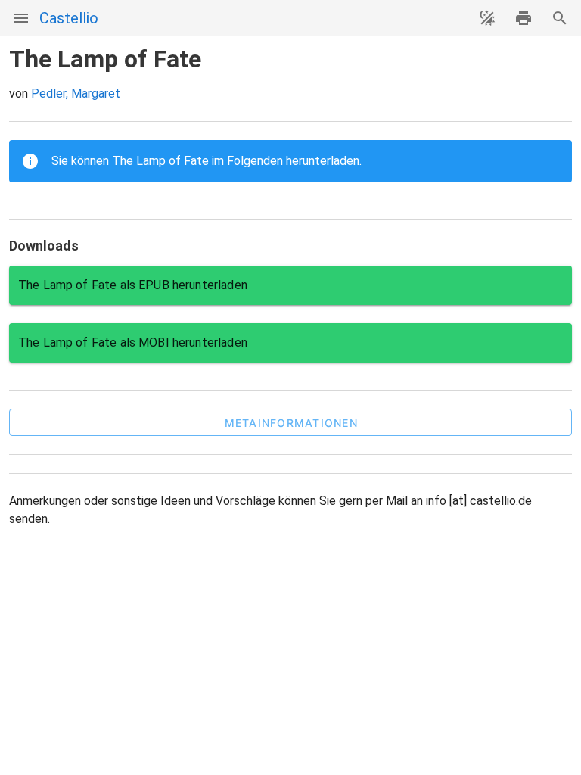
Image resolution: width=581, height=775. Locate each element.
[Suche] (560, 18)
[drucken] (523, 18)
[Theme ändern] (487, 18)
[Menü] (21, 18)
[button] (290, 422)
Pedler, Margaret (75, 93)
